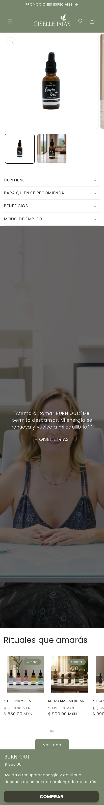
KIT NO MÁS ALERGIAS (66, 701)
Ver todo (52, 744)
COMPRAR (51, 796)
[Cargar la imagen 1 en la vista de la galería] (20, 148)
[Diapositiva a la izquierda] (40, 731)
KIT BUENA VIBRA (17, 701)
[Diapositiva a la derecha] (63, 731)
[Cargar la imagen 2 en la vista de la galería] (52, 148)
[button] (10, 21)
